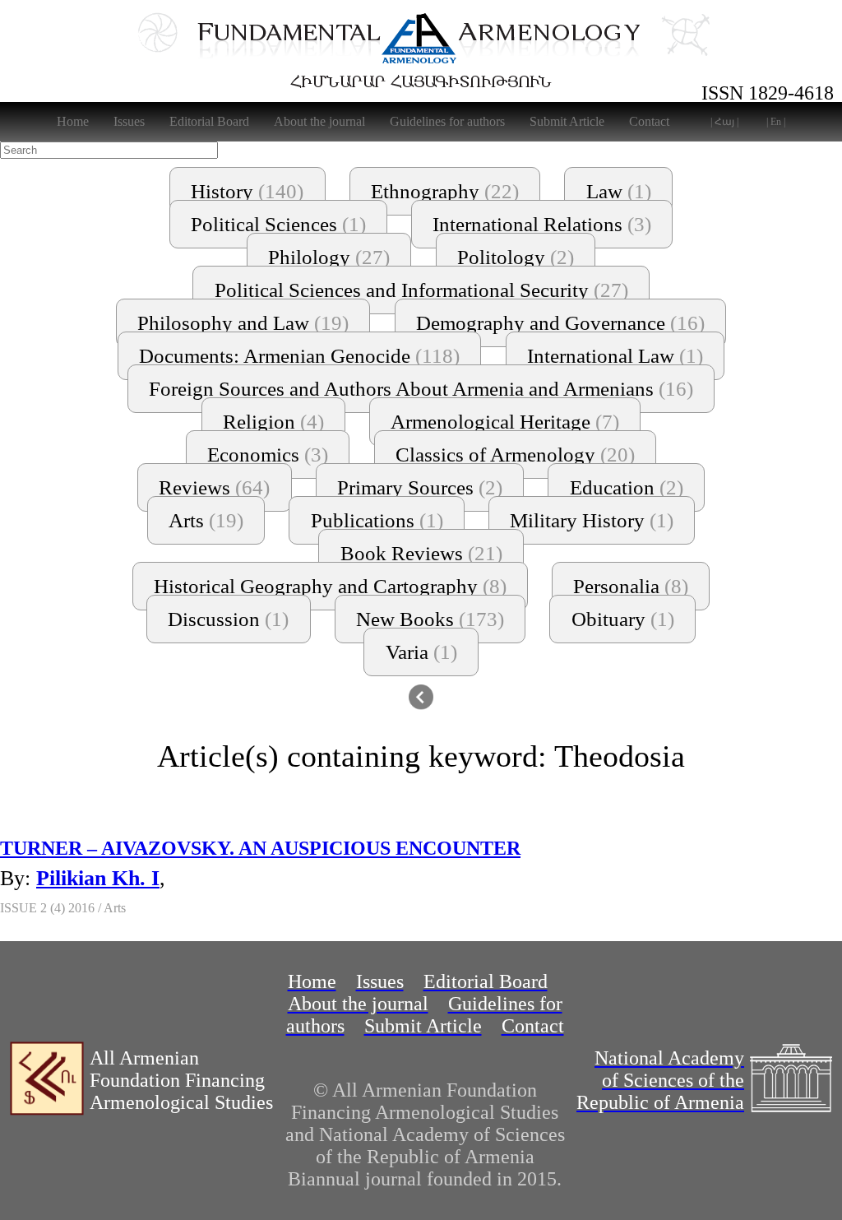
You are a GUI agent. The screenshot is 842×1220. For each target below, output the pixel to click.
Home (73, 121)
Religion (273, 422)
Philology (329, 257)
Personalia (630, 586)
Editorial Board (209, 121)
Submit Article (567, 121)
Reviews (214, 487)
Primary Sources (419, 487)
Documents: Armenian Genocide (299, 356)
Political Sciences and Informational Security (421, 290)
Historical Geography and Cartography (330, 586)
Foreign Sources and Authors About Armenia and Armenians (421, 389)
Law (618, 191)
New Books (430, 619)
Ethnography (445, 191)
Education (626, 487)
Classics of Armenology (515, 454)
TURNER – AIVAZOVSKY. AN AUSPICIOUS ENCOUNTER (260, 848)
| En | (775, 122)
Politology (515, 257)
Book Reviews (421, 553)
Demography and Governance (560, 323)
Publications (377, 520)
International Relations (542, 224)
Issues (129, 121)
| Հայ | (724, 122)
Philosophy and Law (243, 323)
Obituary (622, 619)
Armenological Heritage (505, 422)
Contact (649, 121)
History (247, 191)
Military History (591, 520)
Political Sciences (278, 224)
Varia (421, 652)
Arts (206, 520)
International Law (615, 356)
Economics (267, 454)
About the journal (319, 121)
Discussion (228, 619)
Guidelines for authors (447, 121)
